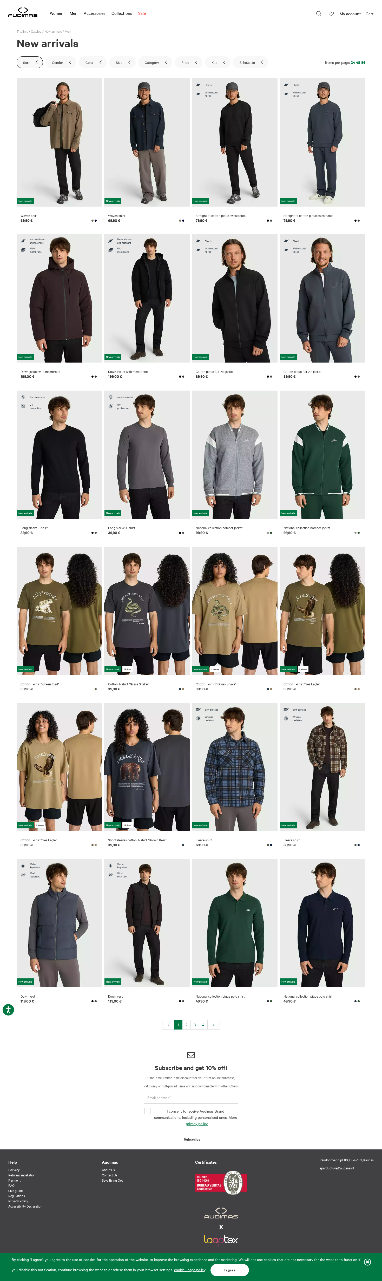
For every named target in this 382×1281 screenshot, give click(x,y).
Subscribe (192, 1139)
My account (350, 13)
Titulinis (22, 31)
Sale (142, 13)
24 (353, 62)
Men (73, 13)
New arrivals (53, 31)
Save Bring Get (112, 1180)
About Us (108, 1169)
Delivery (13, 1169)
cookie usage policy (189, 1269)
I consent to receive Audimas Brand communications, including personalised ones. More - (195, 1117)
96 (363, 62)
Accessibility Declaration (25, 1206)
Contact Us (109, 1175)
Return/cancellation (22, 1175)
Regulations (16, 1195)
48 (358, 62)
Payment (14, 1180)
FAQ (11, 1185)
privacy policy (197, 1123)
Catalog (36, 31)
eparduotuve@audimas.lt (337, 1168)
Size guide (15, 1190)
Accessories (94, 13)
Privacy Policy (18, 1200)
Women (56, 13)
